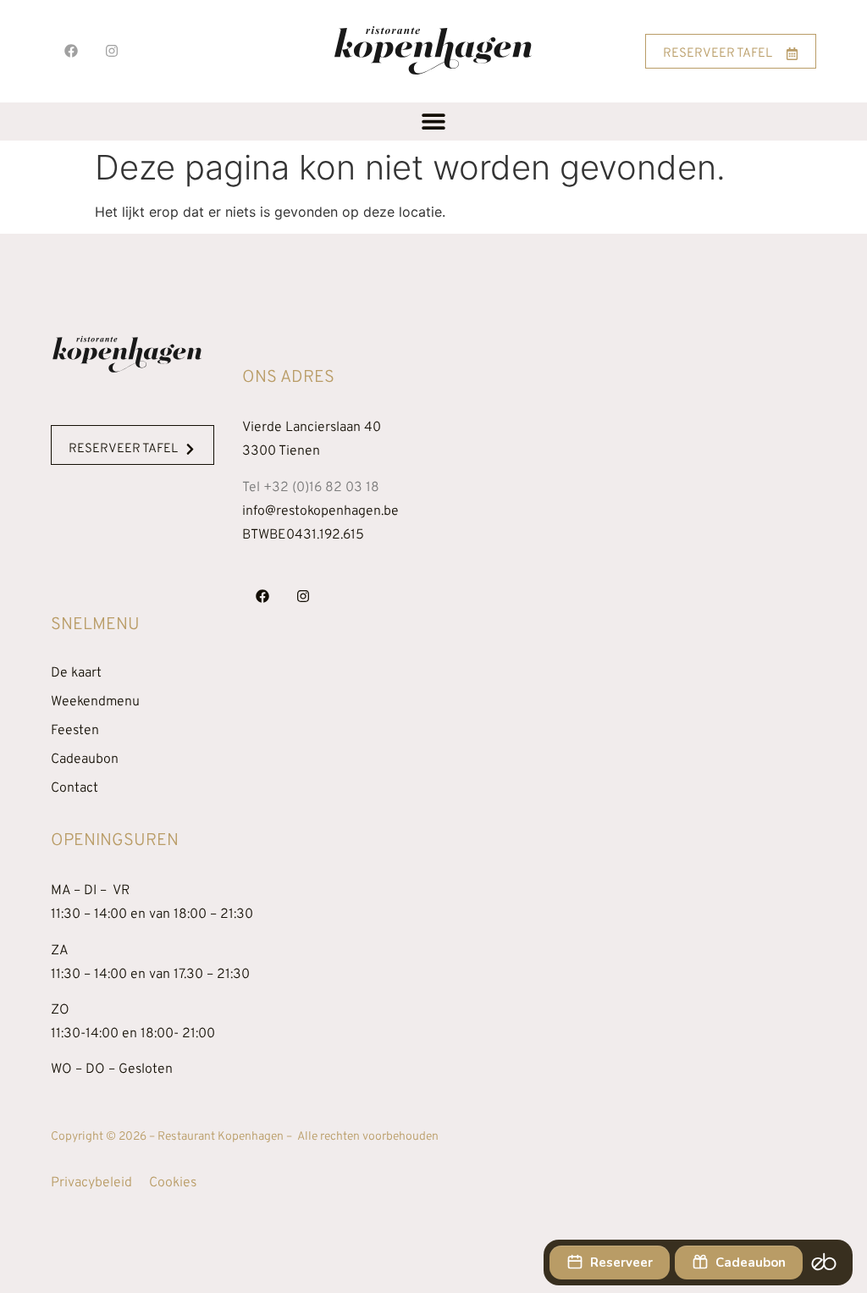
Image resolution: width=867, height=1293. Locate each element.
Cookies (172, 1182)
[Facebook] (71, 50)
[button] (434, 121)
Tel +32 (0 (310, 487)
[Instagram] (111, 50)
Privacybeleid (91, 1182)
